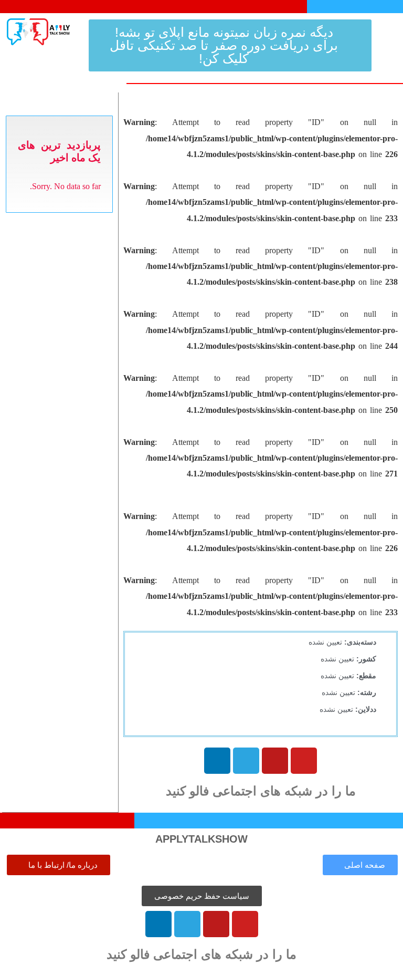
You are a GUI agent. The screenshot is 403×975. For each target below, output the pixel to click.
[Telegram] (246, 761)
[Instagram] (275, 761)
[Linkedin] (217, 761)
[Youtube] (304, 761)
